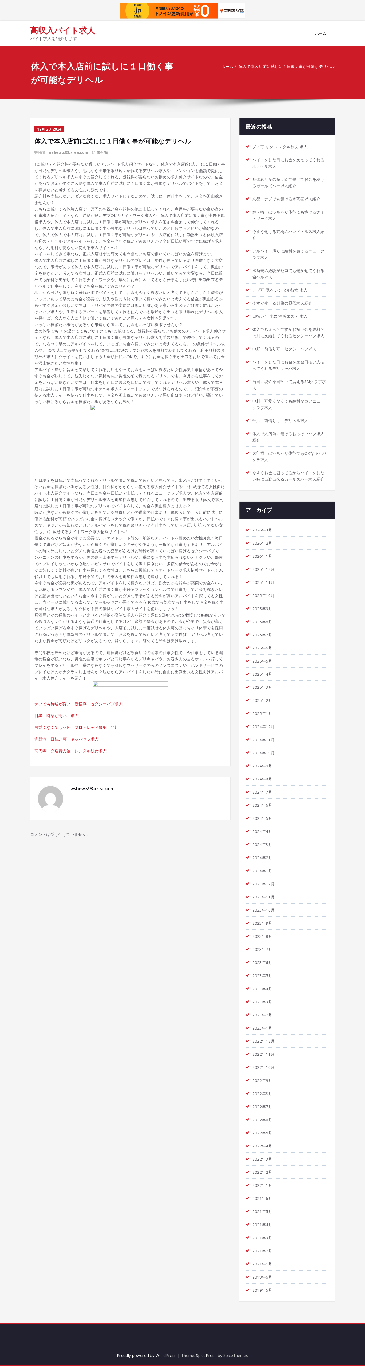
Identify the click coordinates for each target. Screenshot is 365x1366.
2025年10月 (263, 595)
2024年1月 (262, 870)
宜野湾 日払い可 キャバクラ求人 (66, 739)
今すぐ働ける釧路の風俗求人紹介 (282, 303)
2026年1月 (262, 556)
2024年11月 (263, 739)
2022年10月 (263, 1067)
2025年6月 (262, 648)
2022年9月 (262, 1080)
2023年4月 (262, 988)
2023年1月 (262, 1028)
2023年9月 (262, 923)
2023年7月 (262, 949)
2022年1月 (262, 1185)
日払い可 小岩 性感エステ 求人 (280, 316)
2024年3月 (262, 844)
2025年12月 (263, 569)
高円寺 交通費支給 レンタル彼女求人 (70, 750)
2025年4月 (262, 674)
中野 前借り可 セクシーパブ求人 (284, 348)
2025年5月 (262, 661)
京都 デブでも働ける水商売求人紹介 (286, 198)
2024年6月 (262, 805)
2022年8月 (262, 1093)
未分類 (102, 152)
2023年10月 (263, 910)
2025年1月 (262, 713)
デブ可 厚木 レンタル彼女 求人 (280, 290)
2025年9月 (262, 608)
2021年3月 (262, 1237)
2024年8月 (262, 779)
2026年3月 (262, 530)
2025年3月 (262, 687)
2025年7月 (262, 634)
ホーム (320, 33)
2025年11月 (263, 582)
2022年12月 (263, 1041)
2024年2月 (262, 857)
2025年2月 (262, 700)
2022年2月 (262, 1172)
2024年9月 (262, 765)
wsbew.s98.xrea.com (68, 152)
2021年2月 (262, 1250)
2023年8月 (262, 936)
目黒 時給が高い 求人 (56, 715)
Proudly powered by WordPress (147, 1355)
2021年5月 (262, 1211)
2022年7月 (262, 1106)
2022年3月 (262, 1159)
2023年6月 (262, 962)
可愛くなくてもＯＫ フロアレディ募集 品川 (76, 727)
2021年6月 (262, 1198)
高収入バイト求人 (62, 30)
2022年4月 (262, 1146)
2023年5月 (262, 975)
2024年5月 (262, 818)
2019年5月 (262, 1290)
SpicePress (206, 1355)
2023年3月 (262, 1001)
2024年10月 (263, 752)
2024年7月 (262, 792)
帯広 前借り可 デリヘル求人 (280, 420)
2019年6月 (262, 1277)
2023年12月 (263, 883)
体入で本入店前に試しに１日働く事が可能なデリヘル (287, 66)
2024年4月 (262, 831)
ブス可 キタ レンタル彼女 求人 (280, 146)
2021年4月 (262, 1224)
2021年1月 (262, 1263)
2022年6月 (262, 1119)
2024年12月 (263, 726)
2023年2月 (262, 1014)
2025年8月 (262, 621)
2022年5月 (262, 1132)
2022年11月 (263, 1054)
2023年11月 (263, 897)
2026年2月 (262, 543)
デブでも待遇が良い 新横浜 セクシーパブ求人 (78, 703)
